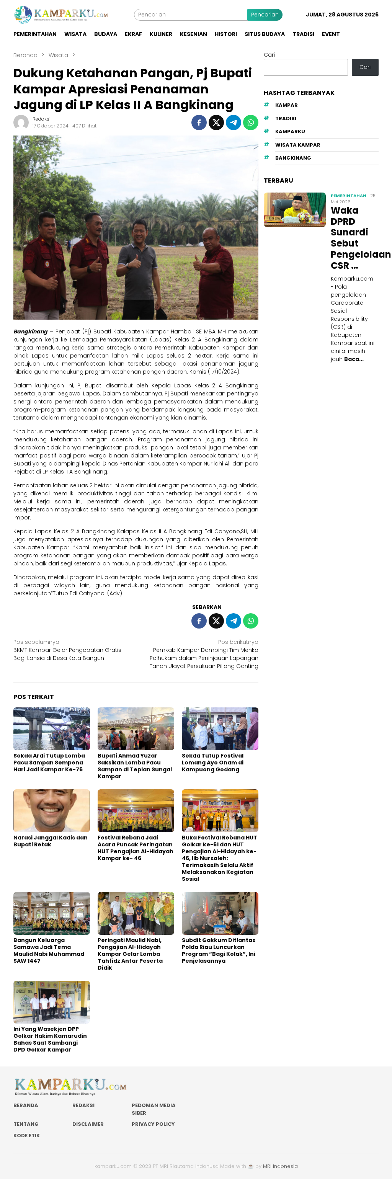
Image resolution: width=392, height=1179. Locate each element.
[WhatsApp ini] (250, 122)
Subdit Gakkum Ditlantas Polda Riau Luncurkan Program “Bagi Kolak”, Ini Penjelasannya (218, 950)
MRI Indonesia (280, 1166)
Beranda (25, 1105)
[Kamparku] (61, 14)
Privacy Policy (153, 1124)
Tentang (26, 1124)
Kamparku (290, 131)
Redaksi (83, 1105)
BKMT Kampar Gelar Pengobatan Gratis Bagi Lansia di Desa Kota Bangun (67, 650)
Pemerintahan (348, 196)
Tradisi (285, 118)
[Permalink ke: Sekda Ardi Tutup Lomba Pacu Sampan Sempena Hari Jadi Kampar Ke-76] (51, 728)
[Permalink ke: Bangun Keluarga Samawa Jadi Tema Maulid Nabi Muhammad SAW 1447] (51, 913)
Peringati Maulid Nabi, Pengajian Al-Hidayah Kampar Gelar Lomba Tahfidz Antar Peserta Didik (130, 954)
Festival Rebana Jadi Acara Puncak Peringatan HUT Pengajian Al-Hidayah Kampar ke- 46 (135, 848)
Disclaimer (88, 1124)
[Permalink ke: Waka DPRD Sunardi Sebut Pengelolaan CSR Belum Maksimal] (295, 210)
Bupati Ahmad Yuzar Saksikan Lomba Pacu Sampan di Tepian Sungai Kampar (135, 766)
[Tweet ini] (216, 122)
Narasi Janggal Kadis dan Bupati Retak (50, 841)
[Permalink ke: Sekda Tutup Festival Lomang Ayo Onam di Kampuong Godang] (220, 728)
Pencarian (265, 14)
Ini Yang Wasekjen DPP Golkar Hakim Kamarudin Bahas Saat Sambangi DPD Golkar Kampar (50, 1039)
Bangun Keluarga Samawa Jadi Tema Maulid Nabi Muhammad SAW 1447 (48, 950)
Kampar (286, 105)
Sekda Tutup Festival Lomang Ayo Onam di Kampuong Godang (212, 762)
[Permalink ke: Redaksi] (21, 122)
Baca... (354, 359)
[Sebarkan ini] (199, 122)
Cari (269, 55)
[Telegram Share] (233, 122)
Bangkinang (293, 158)
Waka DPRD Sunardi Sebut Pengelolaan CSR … (354, 238)
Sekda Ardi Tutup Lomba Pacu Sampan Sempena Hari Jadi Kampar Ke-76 (49, 762)
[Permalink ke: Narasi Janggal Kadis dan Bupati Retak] (51, 810)
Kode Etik (26, 1135)
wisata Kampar (297, 145)
